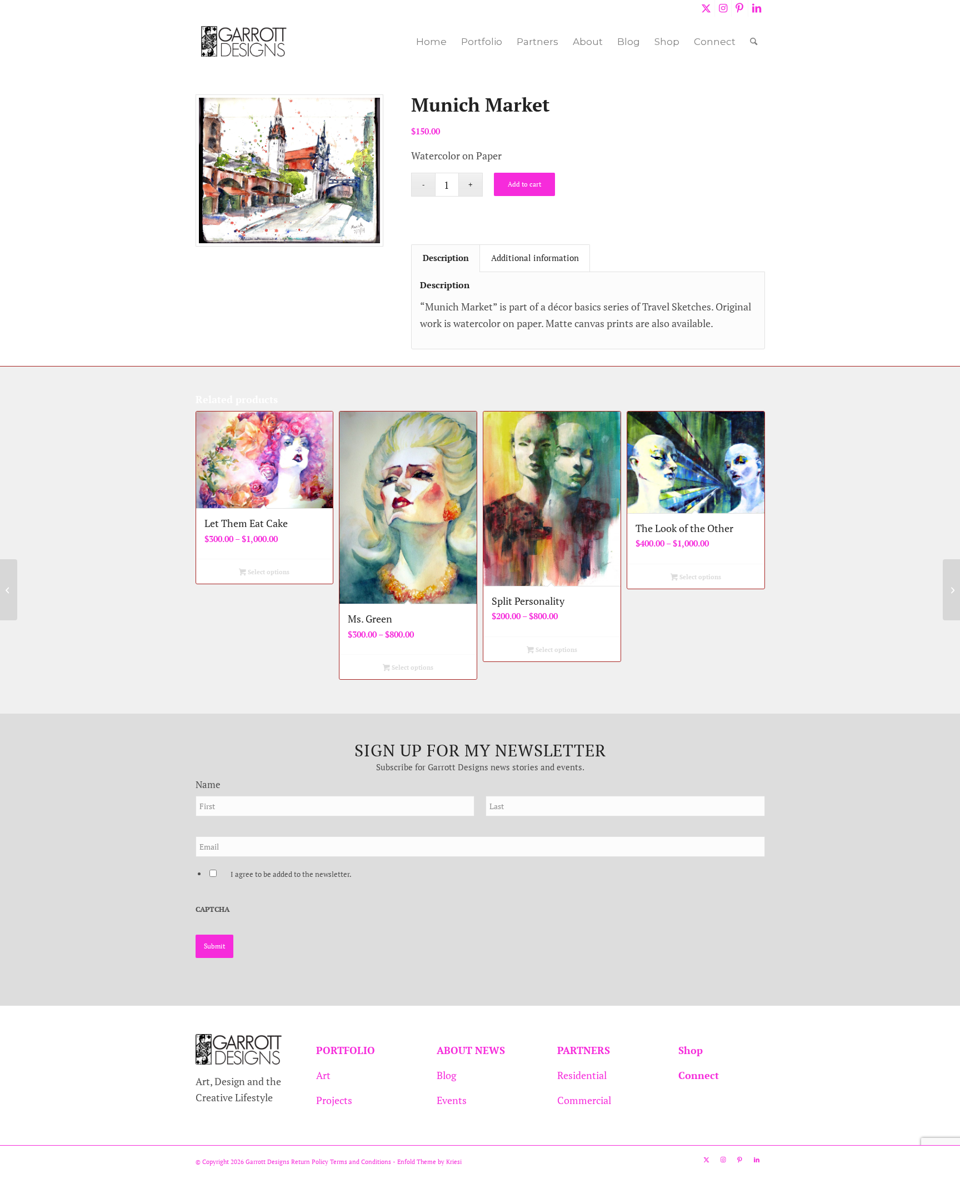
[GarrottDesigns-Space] (244, 42)
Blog (446, 1075)
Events (452, 1100)
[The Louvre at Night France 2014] (8, 589)
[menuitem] (431, 42)
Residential (582, 1075)
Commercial (584, 1100)
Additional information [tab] (535, 258)
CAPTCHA (212, 909)
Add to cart (524, 184)
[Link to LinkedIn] (756, 8)
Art (323, 1075)
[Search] (753, 42)
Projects (334, 1100)
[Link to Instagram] (723, 8)
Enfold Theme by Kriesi (429, 1162)
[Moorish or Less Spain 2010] (951, 589)
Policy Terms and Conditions (350, 1162)
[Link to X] (706, 8)
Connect (698, 1075)
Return (300, 1162)
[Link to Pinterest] (740, 8)
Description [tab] (446, 258)
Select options (267, 572)
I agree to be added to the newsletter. (291, 874)
